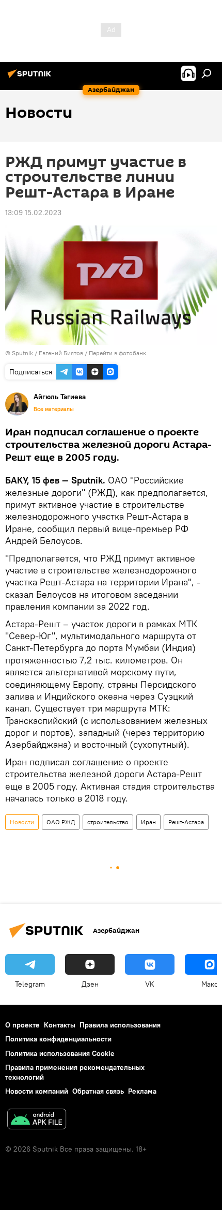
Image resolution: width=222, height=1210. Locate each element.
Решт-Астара (186, 822)
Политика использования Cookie (60, 1053)
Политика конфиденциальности (58, 1038)
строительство (108, 822)
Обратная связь (98, 1091)
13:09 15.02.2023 (33, 212)
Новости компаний (36, 1091)
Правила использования (120, 1025)
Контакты (59, 1025)
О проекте (22, 1025)
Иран (148, 822)
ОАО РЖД (60, 822)
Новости (22, 822)
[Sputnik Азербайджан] (31, 77)
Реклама (142, 1091)
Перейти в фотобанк (117, 353)
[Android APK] (37, 1120)
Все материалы (54, 409)
